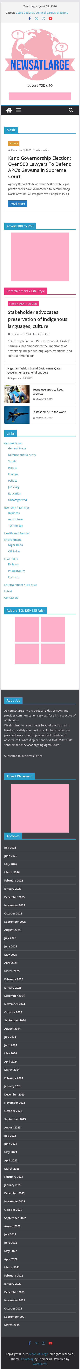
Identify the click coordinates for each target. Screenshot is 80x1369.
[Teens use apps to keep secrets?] (17, 394)
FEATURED (11, 559)
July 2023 (10, 1135)
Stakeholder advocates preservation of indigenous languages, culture (37, 319)
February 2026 (13, 880)
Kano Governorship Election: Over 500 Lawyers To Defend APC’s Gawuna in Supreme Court (40, 167)
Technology (15, 525)
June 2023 (10, 1144)
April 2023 (10, 1160)
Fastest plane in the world (49, 412)
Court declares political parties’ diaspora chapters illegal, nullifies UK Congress (42, 14)
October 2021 (13, 1308)
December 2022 (14, 1193)
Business (14, 513)
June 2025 (10, 946)
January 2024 (12, 1086)
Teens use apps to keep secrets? (48, 391)
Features (13, 577)
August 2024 (12, 1029)
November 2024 (14, 1004)
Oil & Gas (14, 551)
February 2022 (13, 1275)
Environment (12, 540)
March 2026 (12, 872)
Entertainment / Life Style (23, 303)
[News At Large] (9, 110)
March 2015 (12, 1325)
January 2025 (12, 987)
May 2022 (10, 1251)
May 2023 (10, 1152)
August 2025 (12, 930)
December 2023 (14, 1094)
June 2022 (10, 1242)
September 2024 (15, 1020)
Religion (13, 564)
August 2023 (12, 1127)
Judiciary (13, 487)
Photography (16, 571)
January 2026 (12, 888)
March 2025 (12, 971)
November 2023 (14, 1102)
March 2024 (12, 1070)
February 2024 (13, 1078)
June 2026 (10, 856)
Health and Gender (16, 533)
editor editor (42, 150)
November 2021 (14, 1300)
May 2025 (10, 954)
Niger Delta (15, 545)
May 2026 (10, 864)
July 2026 (10, 847)
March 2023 (12, 1168)
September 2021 (15, 1316)
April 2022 (10, 1259)
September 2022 (15, 1218)
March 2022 (12, 1267)
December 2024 (14, 996)
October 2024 (13, 1012)
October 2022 (13, 1210)
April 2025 (10, 963)
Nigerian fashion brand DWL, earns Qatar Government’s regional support (34, 370)
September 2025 (15, 921)
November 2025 (14, 905)
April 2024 (10, 1061)
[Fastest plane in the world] (17, 415)
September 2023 (15, 1119)
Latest (8, 591)
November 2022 (14, 1201)
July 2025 (10, 938)
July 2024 (10, 1037)
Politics (14, 143)
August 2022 (12, 1226)
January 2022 (12, 1284)
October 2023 (13, 1111)
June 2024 (10, 1045)
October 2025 (13, 913)
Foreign (13, 474)
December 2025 (14, 897)
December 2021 (14, 1292)
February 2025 (13, 979)
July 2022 (10, 1234)
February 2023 (13, 1177)
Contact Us (11, 597)
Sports (12, 461)
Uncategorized (17, 500)
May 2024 (10, 1053)
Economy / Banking (16, 507)
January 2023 (12, 1185)
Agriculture (15, 519)
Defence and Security (22, 455)
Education (14, 493)
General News (13, 443)
